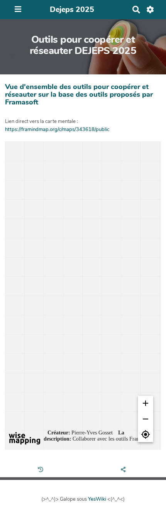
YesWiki (97, 499)
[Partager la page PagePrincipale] (124, 470)
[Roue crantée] (150, 9)
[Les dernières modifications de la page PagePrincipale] (42, 470)
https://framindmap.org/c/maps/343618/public (57, 129)
